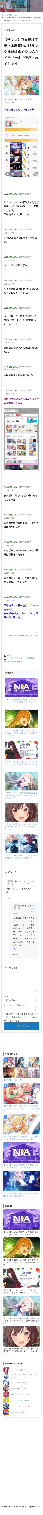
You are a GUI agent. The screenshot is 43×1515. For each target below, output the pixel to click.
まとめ (10, 654)
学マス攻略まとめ (21, 6)
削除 (9, 661)
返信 (9, 898)
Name (6, 996)
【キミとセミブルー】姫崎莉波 (20, 658)
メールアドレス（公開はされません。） (17, 1005)
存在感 (20, 661)
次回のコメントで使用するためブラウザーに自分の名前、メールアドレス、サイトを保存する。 (21, 1017)
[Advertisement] (21, 1456)
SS (5, 661)
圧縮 (14, 661)
